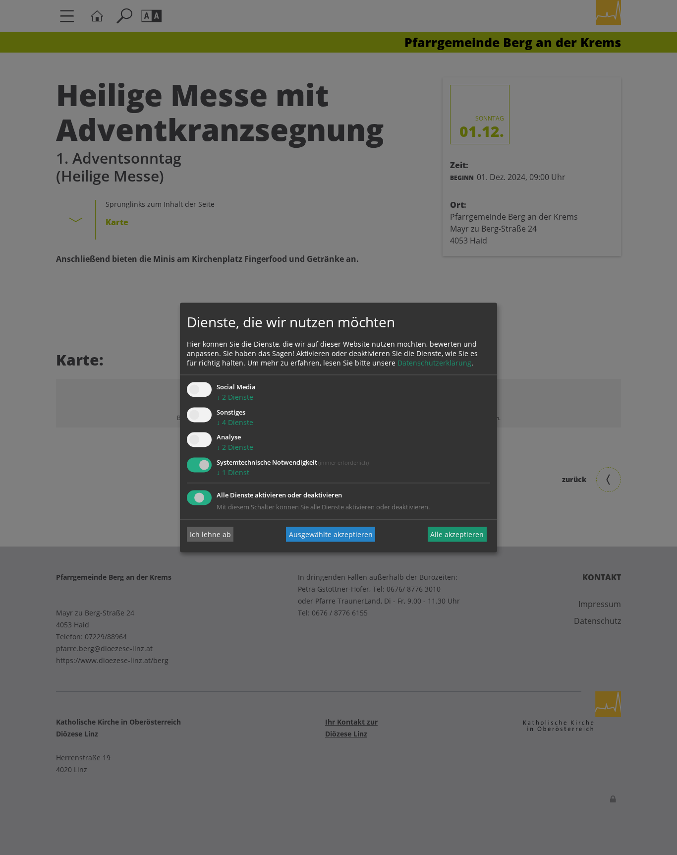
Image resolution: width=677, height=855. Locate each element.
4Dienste (235, 422)
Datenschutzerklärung (434, 362)
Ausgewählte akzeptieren (331, 534)
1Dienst (233, 473)
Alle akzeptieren (457, 534)
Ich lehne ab (210, 534)
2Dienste (235, 397)
